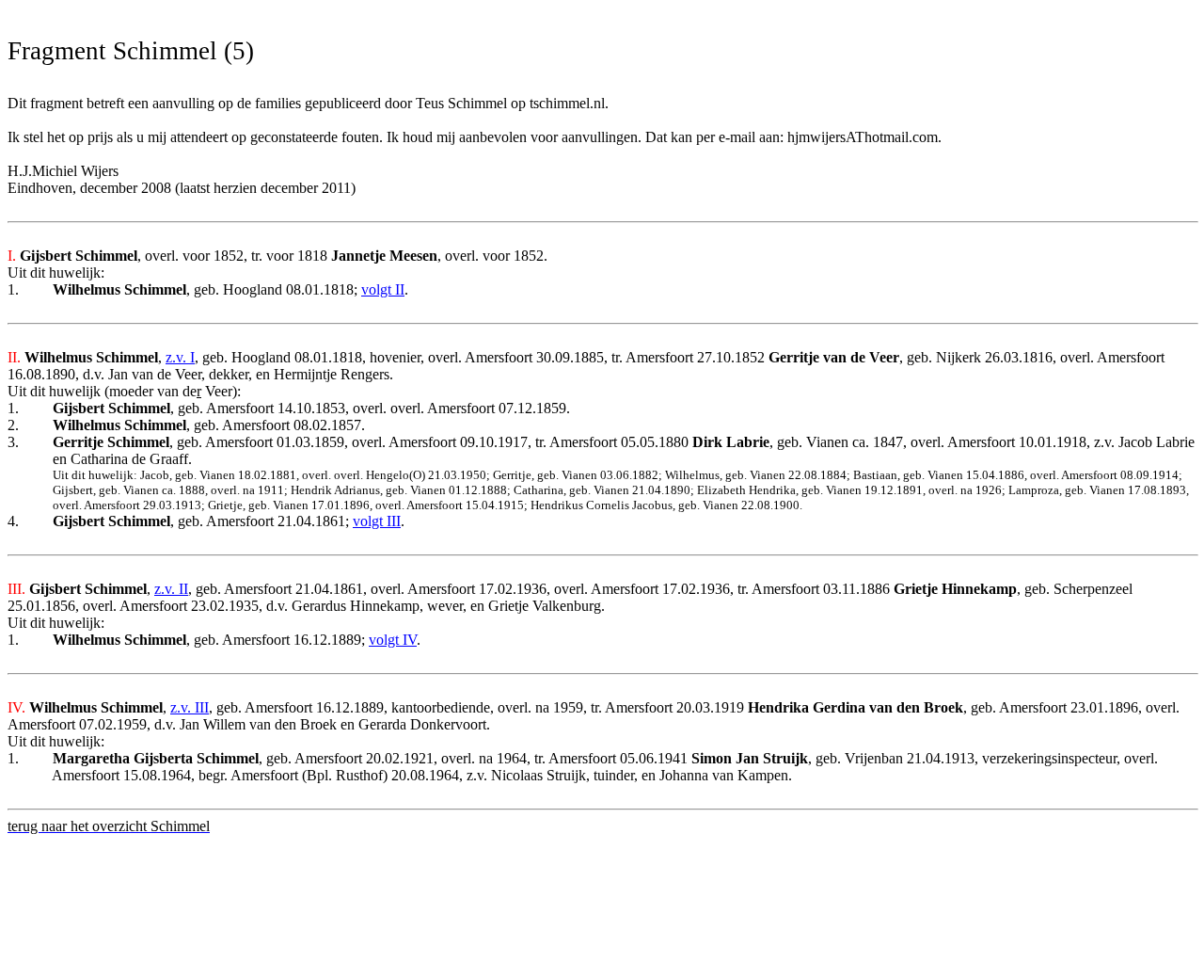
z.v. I (180, 357)
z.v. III (189, 707)
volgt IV (393, 640)
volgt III (377, 521)
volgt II (382, 289)
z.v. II (171, 589)
